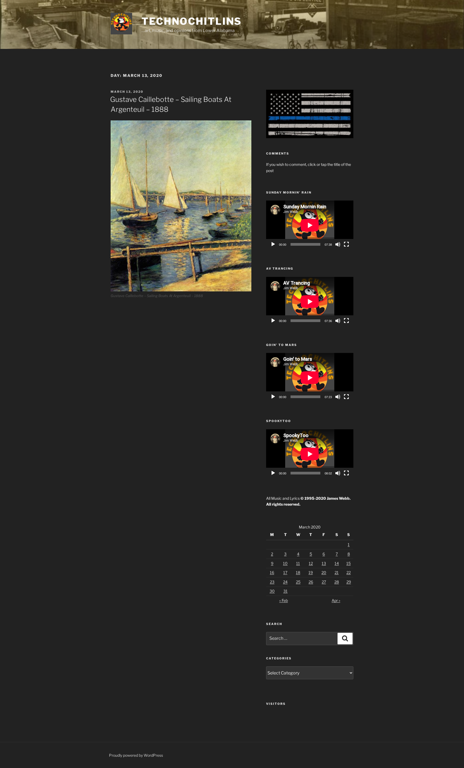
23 (272, 582)
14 (337, 563)
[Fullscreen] (346, 244)
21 (337, 572)
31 (285, 591)
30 (272, 591)
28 (336, 582)
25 (298, 582)
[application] (309, 225)
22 (348, 572)
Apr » (336, 600)
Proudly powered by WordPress (136, 755)
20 (323, 572)
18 (298, 572)
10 (285, 563)
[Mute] (337, 244)
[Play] (273, 244)
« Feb (283, 600)
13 (324, 563)
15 (348, 563)
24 (285, 582)
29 (348, 582)
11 (298, 563)
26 (311, 582)
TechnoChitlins (192, 21)
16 (272, 572)
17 (285, 572)
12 (311, 563)
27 (324, 582)
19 (311, 572)
